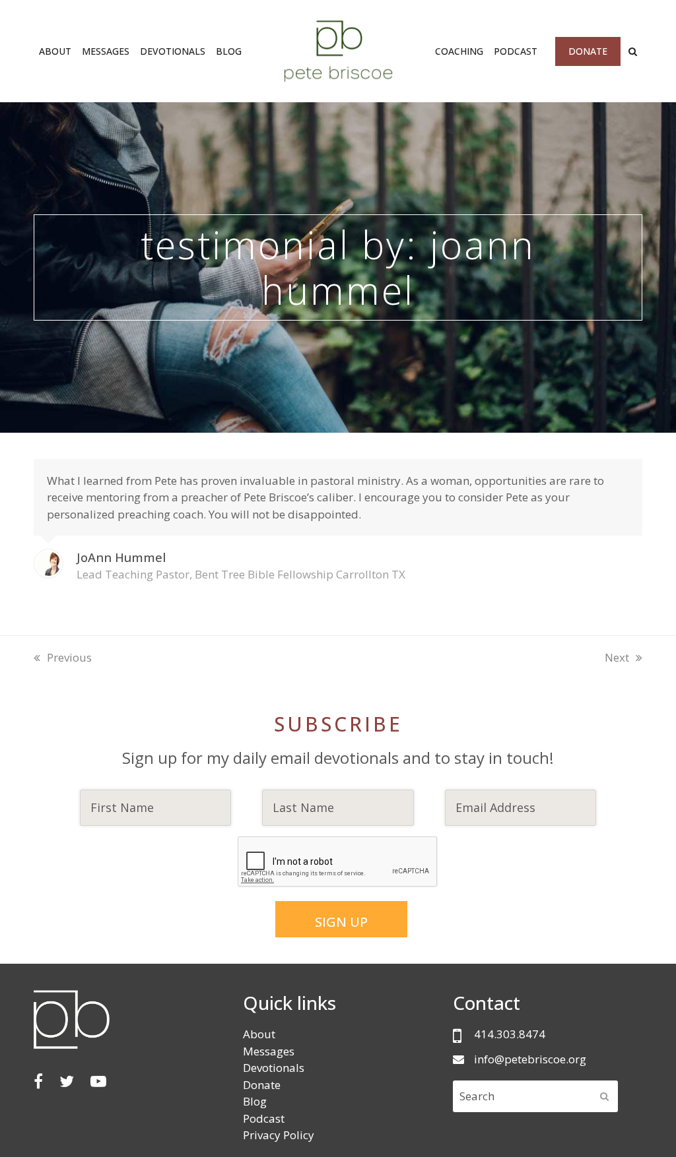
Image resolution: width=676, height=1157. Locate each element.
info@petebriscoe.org (530, 1059)
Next (617, 657)
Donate (262, 1084)
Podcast (264, 1118)
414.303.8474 (509, 1034)
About (259, 1034)
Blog (255, 1101)
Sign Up (341, 922)
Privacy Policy (278, 1134)
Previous (69, 657)
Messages (268, 1051)
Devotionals (273, 1067)
